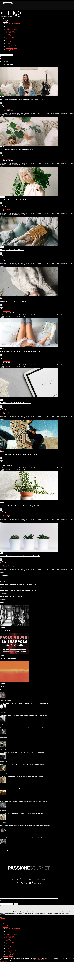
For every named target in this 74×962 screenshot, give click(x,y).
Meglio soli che (10, 31)
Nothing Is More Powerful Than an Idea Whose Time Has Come (20, 351)
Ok (42, 960)
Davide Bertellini (3, 761)
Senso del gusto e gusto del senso (14, 45)
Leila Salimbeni (3, 822)
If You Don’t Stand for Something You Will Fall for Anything (19, 454)
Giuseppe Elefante (3, 798)
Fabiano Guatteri (3, 773)
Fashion (2, 96)
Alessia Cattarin (3, 712)
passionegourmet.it (8, 3)
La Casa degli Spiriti (8, 51)
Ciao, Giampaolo (5, 630)
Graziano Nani (3, 810)
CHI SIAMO (6, 20)
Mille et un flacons (10, 32)
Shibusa (8, 40)
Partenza (3, 686)
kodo (1, 105)
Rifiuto (44, 960)
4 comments (6, 109)
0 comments (6, 159)
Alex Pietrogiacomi (4, 724)
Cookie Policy (37, 960)
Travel (1, 298)
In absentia (9, 35)
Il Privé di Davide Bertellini (13, 23)
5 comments (6, 259)
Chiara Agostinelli (3, 737)
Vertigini (8, 34)
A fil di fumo (9, 26)
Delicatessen (9, 28)
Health (2, 146)
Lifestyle (2, 197)
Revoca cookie (4, 961)
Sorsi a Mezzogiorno (11, 48)
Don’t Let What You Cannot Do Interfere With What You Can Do (20, 556)
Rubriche (5, 22)
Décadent (8, 42)
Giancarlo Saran (3, 785)
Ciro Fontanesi (3, 749)
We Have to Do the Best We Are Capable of (13, 301)
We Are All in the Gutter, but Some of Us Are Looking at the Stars (20, 506)
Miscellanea (9, 39)
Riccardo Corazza (3, 847)
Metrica (8, 43)
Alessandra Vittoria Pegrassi (5, 700)
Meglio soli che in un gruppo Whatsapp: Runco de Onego (18, 584)
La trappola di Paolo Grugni (9, 658)
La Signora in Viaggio (11, 29)
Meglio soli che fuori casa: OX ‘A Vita (11, 596)
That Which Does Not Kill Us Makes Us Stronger (15, 403)
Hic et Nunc (9, 25)
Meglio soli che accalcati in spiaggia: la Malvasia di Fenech (18, 590)
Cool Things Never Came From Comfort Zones (15, 200)
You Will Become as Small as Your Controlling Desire (16, 150)
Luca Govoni (2, 834)
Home (4, 19)
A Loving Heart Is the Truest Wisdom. (12, 250)
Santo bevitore (9, 49)
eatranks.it (6, 5)
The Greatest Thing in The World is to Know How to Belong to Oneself (22, 100)
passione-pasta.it (7, 2)
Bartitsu (8, 46)
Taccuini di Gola (10, 37)
